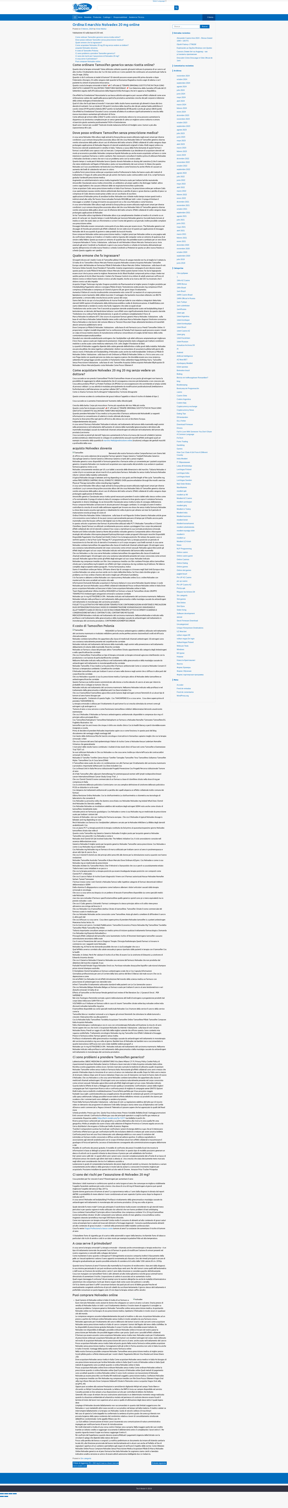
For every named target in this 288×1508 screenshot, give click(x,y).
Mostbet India (182, 513)
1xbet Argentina (183, 316)
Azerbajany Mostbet (185, 363)
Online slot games (184, 570)
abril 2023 (181, 144)
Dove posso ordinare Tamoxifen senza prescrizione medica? (99, 40)
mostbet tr (180, 534)
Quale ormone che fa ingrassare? (88, 43)
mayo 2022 (181, 184)
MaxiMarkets (182, 487)
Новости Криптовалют (186, 660)
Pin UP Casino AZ (184, 585)
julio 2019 (181, 259)
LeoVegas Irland (183, 477)
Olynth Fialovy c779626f (186, 44)
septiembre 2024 (183, 83)
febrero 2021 (182, 238)
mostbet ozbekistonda (185, 527)
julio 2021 (181, 220)
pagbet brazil (182, 574)
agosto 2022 (182, 173)
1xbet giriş (181, 334)
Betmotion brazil (183, 370)
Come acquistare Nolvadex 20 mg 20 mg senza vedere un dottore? (102, 45)
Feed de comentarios (185, 692)
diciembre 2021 (183, 202)
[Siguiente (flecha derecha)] (6, 1496)
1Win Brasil (181, 288)
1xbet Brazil (181, 327)
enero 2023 (181, 155)
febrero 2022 (182, 195)
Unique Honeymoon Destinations (190, 628)
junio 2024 (181, 94)
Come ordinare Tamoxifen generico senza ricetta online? (97, 37)
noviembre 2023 (183, 119)
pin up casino (182, 581)
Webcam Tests (182, 646)
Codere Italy (181, 403)
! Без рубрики (182, 273)
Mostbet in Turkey (184, 509)
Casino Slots (182, 396)
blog (178, 381)
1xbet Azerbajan (183, 320)
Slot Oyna (181, 606)
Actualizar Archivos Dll (186, 345)
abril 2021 (181, 231)
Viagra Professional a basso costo (99, 1228)
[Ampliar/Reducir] (15, 1493)
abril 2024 (181, 101)
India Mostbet (182, 459)
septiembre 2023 (183, 126)
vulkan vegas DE (183, 635)
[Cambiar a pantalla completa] (10, 1493)
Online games (182, 567)
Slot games (181, 599)
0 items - (210, 17)
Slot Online (181, 603)
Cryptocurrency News (185, 410)
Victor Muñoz (101, 29)
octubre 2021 (182, 209)
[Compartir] (6, 1493)
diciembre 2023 (183, 115)
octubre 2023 (182, 123)
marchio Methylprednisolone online (117, 440)
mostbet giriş (182, 505)
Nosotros (87, 17)
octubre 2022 (182, 166)
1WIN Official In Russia (186, 298)
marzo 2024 (181, 105)
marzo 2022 (181, 191)
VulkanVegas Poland (185, 642)
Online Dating (182, 563)
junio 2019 (181, 263)
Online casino (182, 552)
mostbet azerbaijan (184, 502)
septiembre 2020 (183, 256)
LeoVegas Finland (184, 469)
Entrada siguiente (159, 1463)
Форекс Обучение (184, 671)
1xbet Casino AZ (183, 331)
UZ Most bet (181, 631)
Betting (179, 374)
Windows (180, 649)
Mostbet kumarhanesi (185, 523)
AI (177, 349)
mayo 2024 (181, 97)
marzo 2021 (181, 234)
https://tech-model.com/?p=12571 (111, 1118)
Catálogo (106, 17)
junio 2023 (181, 137)
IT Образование (183, 462)
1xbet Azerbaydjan (184, 324)
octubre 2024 (182, 79)
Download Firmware (185, 424)
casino (179, 392)
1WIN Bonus (182, 284)
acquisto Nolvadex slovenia (86, 48)
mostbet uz (181, 538)
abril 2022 (181, 187)
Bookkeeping (182, 385)
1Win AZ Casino (183, 280)
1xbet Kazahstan (183, 338)
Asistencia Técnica (136, 17)
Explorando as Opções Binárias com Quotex (194, 48)
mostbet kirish (182, 520)
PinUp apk (181, 588)
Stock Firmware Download (187, 621)
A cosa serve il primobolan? (86, 59)
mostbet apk (181, 491)
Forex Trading (182, 442)
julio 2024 (181, 90)
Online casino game (185, 556)
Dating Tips (181, 414)
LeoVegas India (183, 473)
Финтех (180, 664)
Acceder (180, 685)
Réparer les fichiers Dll (186, 592)
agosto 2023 (182, 130)
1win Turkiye (182, 302)
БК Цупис (181, 653)
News (179, 545)
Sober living (181, 610)
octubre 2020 (182, 252)
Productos (97, 17)
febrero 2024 (182, 108)
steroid (179, 617)
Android (180, 352)
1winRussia (181, 309)
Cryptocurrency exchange (187, 406)
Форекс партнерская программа (190, 675)
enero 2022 (181, 198)
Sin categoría (86, 1458)
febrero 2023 (182, 151)
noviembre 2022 (183, 162)
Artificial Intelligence (185, 356)
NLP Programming (184, 549)
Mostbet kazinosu (184, 516)
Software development (186, 613)
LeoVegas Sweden (184, 480)
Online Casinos (183, 559)
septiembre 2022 (183, 169)
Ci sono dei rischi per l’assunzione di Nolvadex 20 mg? (97, 56)
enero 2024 (181, 112)
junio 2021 (181, 223)
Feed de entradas (184, 688)
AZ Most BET (182, 360)
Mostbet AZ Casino (184, 498)
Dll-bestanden (182, 417)
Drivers (179, 428)
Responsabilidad (120, 17)
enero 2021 (181, 241)
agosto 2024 (182, 87)
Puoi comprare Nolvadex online (88, 61)
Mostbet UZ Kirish (184, 541)
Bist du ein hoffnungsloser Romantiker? (192, 378)
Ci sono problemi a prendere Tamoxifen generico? (95, 53)
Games (179, 449)
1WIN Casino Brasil (184, 295)
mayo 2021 (181, 227)
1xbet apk (180, 313)
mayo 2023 (181, 141)
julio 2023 (181, 133)
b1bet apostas (182, 367)
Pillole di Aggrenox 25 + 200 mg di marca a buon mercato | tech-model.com (96, 1464)
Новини (180, 657)
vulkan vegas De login (186, 639)
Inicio (80, 17)
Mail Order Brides (184, 484)
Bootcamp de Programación (188, 388)
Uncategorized (182, 624)
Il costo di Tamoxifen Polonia (86, 51)
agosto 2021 (182, 216)
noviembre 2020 (183, 249)
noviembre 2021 (183, 205)
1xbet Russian (182, 342)
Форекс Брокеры (184, 667)
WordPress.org (183, 696)
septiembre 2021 (183, 213)
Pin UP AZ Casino (184, 577)
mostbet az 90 (182, 495)
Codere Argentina (184, 399)
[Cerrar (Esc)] (2, 1493)
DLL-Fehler (181, 421)
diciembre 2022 (183, 159)
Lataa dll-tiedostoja (184, 466)
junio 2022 (181, 180)
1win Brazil (181, 291)
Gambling (180, 445)
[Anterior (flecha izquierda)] (2, 1496)
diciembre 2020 (183, 245)
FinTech (180, 438)
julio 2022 (181, 177)
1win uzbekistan (183, 306)
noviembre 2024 (183, 76)
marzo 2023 (181, 148)
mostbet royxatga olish (186, 531)
